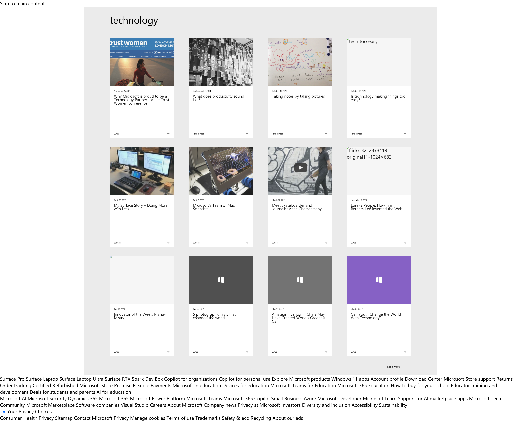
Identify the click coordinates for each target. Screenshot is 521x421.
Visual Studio (135, 404)
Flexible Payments (152, 385)
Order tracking (15, 385)
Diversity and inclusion (326, 404)
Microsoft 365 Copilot (246, 398)
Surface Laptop (42, 378)
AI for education (113, 391)
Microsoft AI (13, 398)
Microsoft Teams (204, 398)
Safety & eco (235, 417)
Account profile (387, 378)
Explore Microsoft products (301, 378)
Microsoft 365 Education (363, 385)
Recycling (261, 417)
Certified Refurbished (55, 385)
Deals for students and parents (62, 391)
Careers (158, 404)
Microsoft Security (47, 398)
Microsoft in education (197, 385)
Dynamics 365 (83, 398)
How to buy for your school (420, 385)
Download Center (423, 378)
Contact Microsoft (93, 417)
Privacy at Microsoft (259, 404)
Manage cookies (147, 417)
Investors (291, 404)
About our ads (287, 417)
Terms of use (180, 417)
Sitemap (64, 417)
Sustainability (393, 404)
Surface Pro (12, 378)
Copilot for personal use (244, 378)
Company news (220, 404)
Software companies (97, 404)
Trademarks (207, 417)
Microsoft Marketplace (50, 404)
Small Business (286, 398)
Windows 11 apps (350, 378)
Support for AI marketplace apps (433, 398)
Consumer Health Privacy (27, 417)
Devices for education (245, 385)
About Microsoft (184, 404)
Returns (504, 378)
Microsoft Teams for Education (303, 385)
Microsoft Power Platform (157, 398)
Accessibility (365, 404)
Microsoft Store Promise (105, 385)
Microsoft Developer (339, 398)
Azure (310, 398)
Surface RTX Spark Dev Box (134, 378)
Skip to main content (22, 3)
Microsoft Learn (379, 398)
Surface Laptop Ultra (81, 378)
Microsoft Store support (469, 378)
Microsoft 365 (114, 398)
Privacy (122, 417)
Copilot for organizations (190, 378)
